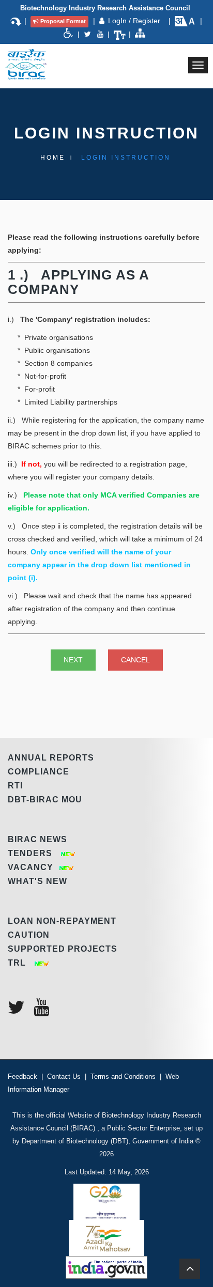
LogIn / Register (135, 21)
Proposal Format (63, 21)
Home (52, 157)
